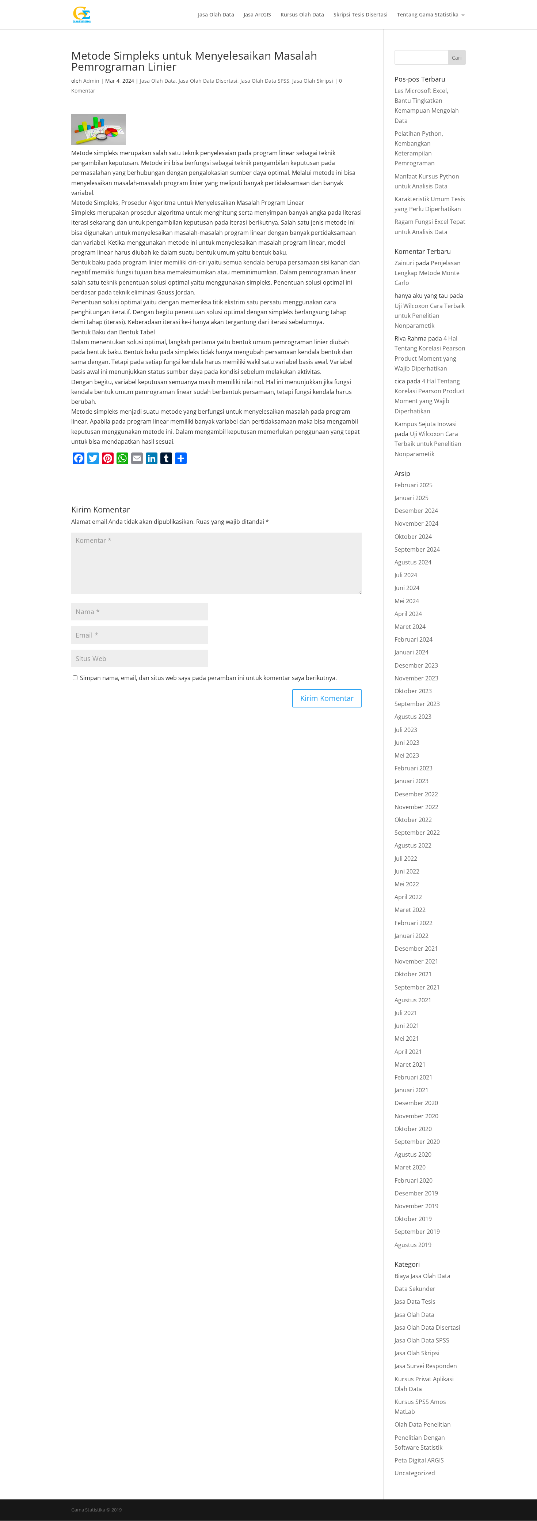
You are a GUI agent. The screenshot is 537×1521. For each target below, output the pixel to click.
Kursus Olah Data (302, 15)
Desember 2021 (416, 948)
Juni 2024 (407, 588)
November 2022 (416, 807)
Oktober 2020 (413, 1129)
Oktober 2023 (413, 691)
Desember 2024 (416, 511)
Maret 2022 (410, 910)
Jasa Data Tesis (415, 1301)
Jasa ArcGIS (257, 15)
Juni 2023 (407, 743)
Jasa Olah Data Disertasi (208, 80)
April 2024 (408, 614)
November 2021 (416, 961)
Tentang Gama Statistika (427, 15)
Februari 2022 (414, 923)
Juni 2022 (407, 871)
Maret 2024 (410, 627)
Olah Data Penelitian (423, 1424)
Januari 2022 (412, 936)
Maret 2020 (410, 1167)
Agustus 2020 (413, 1154)
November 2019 (416, 1206)
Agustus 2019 (413, 1245)
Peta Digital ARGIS (419, 1460)
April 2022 (408, 897)
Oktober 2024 (413, 537)
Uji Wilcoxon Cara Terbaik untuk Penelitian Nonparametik (430, 316)
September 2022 (417, 833)
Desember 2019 (416, 1193)
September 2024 (417, 549)
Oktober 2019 (413, 1219)
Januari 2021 (412, 1090)
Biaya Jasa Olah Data (422, 1276)
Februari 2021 (414, 1077)
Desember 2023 (416, 665)
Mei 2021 (407, 1038)
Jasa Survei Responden (426, 1366)
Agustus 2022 (413, 845)
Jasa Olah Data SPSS (264, 80)
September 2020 (417, 1142)
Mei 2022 (407, 884)
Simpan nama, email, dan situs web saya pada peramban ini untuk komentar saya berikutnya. (208, 678)
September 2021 (417, 987)
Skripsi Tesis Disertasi (361, 15)
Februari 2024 (414, 639)
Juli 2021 (406, 1013)
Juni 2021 (407, 1026)
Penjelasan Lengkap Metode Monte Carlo (428, 273)
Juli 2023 (406, 730)
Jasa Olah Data (216, 15)
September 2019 (417, 1232)
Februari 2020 (414, 1180)
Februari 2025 (414, 485)
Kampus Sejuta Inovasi (426, 424)
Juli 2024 (406, 575)
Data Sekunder (415, 1289)
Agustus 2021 (413, 1000)
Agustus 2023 (413, 717)
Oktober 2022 (413, 820)
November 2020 (416, 1116)
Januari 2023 (412, 781)
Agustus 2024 (413, 562)
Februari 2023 (414, 768)
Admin (91, 80)
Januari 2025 (412, 498)
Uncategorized (415, 1473)
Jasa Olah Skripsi (312, 80)
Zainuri (404, 263)
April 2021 (408, 1052)
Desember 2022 (416, 794)
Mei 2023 (407, 755)
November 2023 (416, 678)
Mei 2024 (407, 601)
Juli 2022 (406, 859)
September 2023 (417, 704)
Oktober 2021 (413, 974)
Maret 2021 (410, 1064)
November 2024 (416, 523)
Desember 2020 (416, 1103)
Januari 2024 (412, 652)
